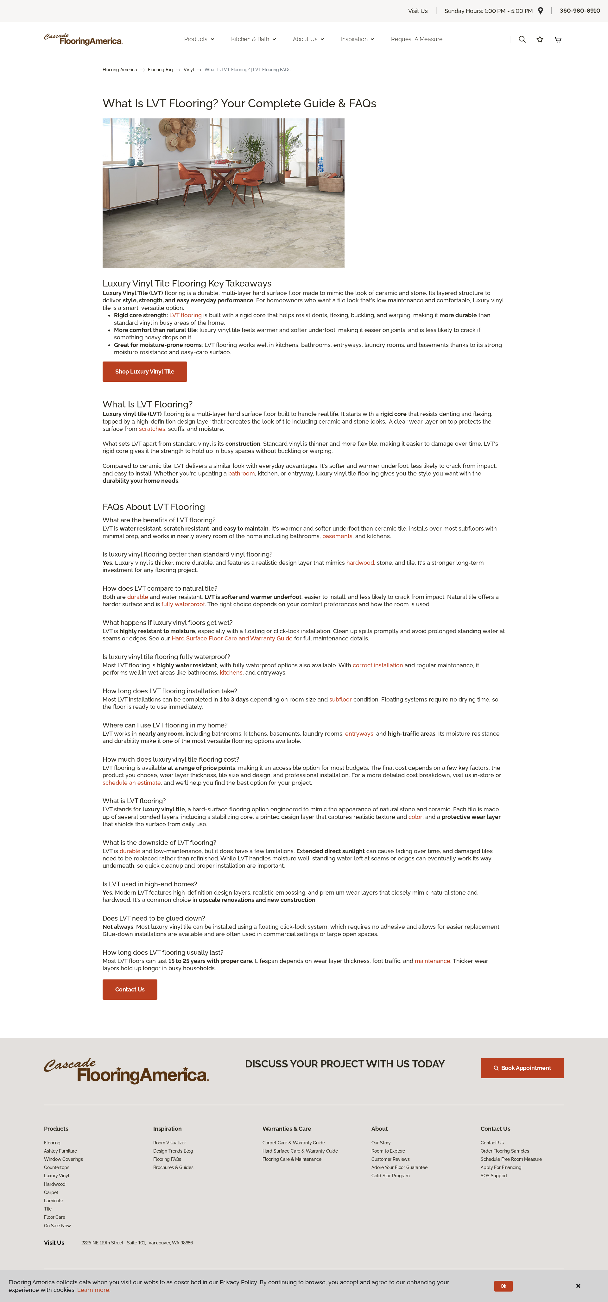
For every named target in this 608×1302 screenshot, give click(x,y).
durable (137, 597)
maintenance (432, 961)
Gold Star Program (390, 1175)
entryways (359, 733)
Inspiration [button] (354, 39)
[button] (522, 39)
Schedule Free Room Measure (511, 1159)
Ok (504, 1286)
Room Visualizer (169, 1142)
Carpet (51, 1192)
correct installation (378, 665)
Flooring (52, 1142)
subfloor (340, 699)
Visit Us (418, 11)
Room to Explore (388, 1151)
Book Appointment (526, 1068)
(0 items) (557, 39)
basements (337, 536)
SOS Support (494, 1175)
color (415, 817)
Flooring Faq (160, 69)
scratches (152, 428)
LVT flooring (185, 315)
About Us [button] (305, 39)
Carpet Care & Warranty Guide (294, 1142)
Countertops (56, 1167)
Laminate (53, 1200)
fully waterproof (183, 604)
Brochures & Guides (173, 1167)
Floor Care (54, 1217)
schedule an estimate (132, 782)
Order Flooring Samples (505, 1151)
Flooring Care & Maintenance (292, 1159)
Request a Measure (416, 39)
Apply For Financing (501, 1167)
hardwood (360, 562)
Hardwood (55, 1184)
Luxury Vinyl (56, 1175)
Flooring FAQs (167, 1159)
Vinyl (189, 69)
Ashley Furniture (60, 1151)
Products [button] (196, 39)
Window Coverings (63, 1159)
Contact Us (130, 989)
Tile (47, 1208)
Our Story (381, 1142)
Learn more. (94, 1289)
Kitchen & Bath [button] (250, 39)
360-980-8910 (580, 10)
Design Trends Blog (173, 1151)
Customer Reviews (390, 1159)
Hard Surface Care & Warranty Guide (300, 1151)
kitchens (231, 672)
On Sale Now (57, 1225)
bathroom (241, 473)
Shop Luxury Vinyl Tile (144, 371)
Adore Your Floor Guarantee (399, 1167)
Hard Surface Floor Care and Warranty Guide (232, 638)
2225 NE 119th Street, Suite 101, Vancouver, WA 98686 (137, 1242)
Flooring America (120, 69)
